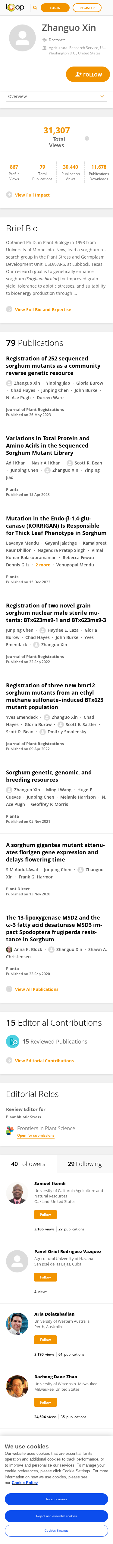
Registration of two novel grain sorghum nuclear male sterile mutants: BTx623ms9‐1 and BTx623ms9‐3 (56, 613)
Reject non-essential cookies (56, 1516)
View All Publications (36, 989)
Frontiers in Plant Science (46, 1128)
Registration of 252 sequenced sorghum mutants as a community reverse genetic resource (53, 365)
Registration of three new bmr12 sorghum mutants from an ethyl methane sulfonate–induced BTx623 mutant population (54, 696)
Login (55, 7)
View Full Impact (32, 195)
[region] (56, 1490)
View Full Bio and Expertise (43, 309)
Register (87, 7)
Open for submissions (36, 1135)
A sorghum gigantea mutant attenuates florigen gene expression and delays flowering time (55, 852)
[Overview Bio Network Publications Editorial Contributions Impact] (56, 97)
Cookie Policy (25, 1482)
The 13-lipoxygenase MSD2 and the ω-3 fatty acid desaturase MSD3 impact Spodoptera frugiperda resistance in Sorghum (54, 928)
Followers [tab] (28, 1164)
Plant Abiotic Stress (23, 1116)
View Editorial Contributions (44, 1061)
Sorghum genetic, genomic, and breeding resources (49, 776)
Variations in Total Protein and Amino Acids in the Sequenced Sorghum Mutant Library (47, 445)
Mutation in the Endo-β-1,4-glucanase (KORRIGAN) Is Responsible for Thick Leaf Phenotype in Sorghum (56, 525)
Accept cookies (56, 1499)
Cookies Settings (57, 1530)
